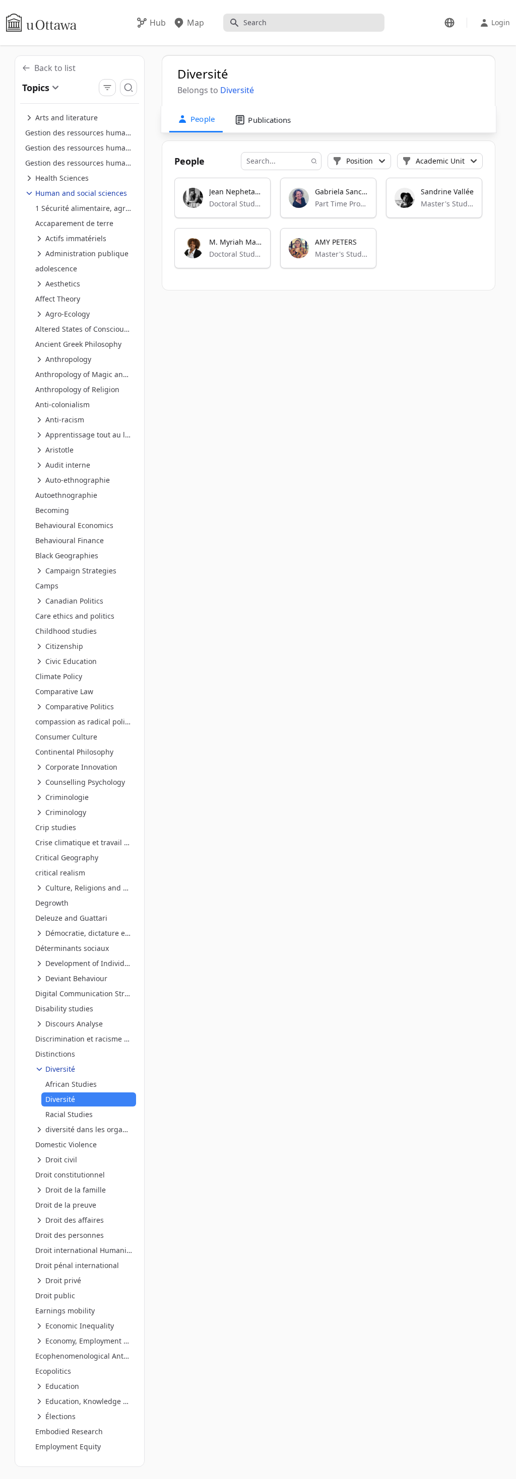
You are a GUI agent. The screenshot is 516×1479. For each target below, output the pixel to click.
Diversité (237, 90)
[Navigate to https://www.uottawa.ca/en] (41, 23)
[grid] (329, 227)
